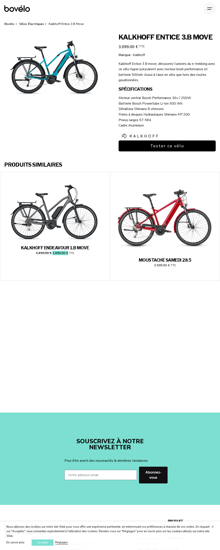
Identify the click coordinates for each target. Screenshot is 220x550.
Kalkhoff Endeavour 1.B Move (55, 247)
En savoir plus (15, 542)
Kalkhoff (139, 55)
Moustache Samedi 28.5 (165, 260)
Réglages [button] (61, 542)
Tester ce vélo (167, 146)
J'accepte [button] (42, 542)
